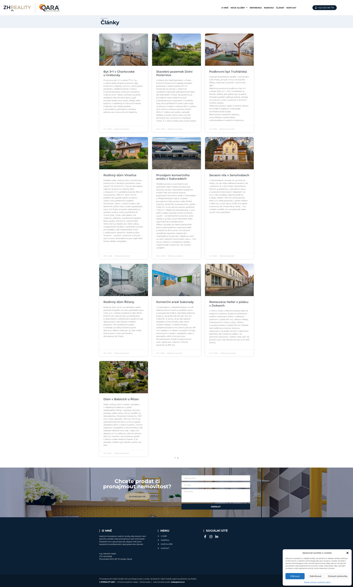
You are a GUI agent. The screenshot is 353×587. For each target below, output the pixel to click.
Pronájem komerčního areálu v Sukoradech (173, 176)
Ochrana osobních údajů (127, 582)
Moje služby (238, 7)
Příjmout (295, 576)
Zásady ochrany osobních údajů (317, 582)
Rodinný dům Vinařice (119, 175)
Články (280, 7)
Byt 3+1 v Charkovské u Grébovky (119, 73)
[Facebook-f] (205, 536)
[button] (347, 553)
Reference (256, 7)
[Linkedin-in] (216, 536)
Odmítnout (315, 576)
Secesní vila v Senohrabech (229, 175)
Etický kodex (145, 582)
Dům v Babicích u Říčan (121, 399)
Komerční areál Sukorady (175, 302)
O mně (224, 7)
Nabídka (269, 7)
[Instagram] (211, 536)
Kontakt (291, 7)
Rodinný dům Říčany (118, 302)
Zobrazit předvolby (337, 576)
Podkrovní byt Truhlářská (228, 71)
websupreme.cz (178, 582)
